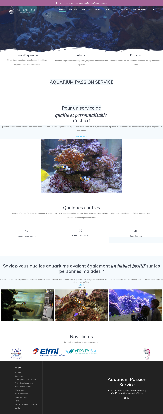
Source (81, 285)
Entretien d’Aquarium (24, 383)
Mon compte (20, 390)
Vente (115, 10)
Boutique (125, 10)
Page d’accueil (21, 397)
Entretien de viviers (23, 386)
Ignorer (103, 3)
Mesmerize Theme (135, 393)
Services (73, 10)
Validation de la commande (26, 404)
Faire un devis (81, 137)
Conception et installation (95, 10)
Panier (17, 401)
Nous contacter (141, 10)
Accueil (62, 10)
